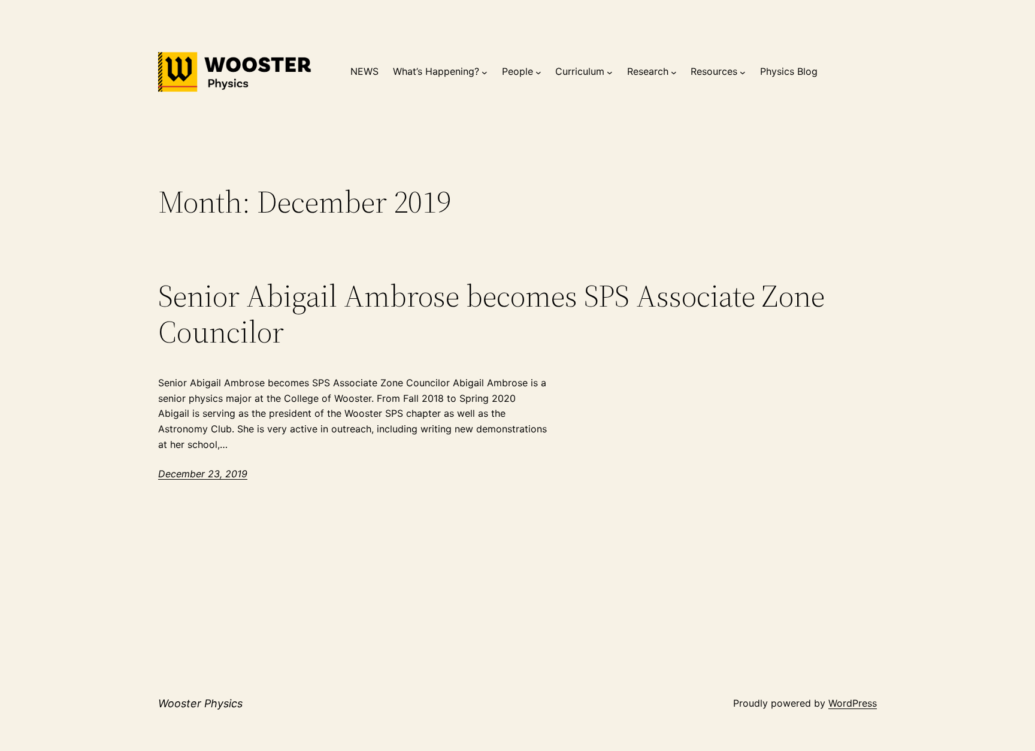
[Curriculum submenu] (610, 72)
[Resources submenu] (743, 72)
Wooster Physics (200, 703)
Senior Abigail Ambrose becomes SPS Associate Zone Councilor (491, 314)
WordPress (852, 703)
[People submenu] (538, 72)
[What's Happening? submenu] (485, 72)
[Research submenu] (674, 72)
